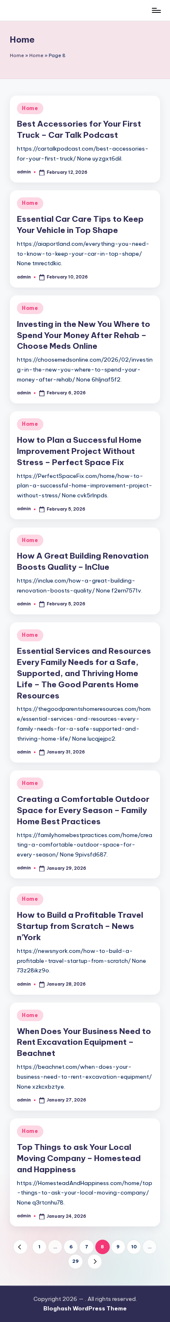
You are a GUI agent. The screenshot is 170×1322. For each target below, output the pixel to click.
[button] (20, 1247)
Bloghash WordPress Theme (85, 1308)
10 (134, 1247)
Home (17, 55)
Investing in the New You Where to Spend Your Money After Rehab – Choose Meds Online (83, 335)
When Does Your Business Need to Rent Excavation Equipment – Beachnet (84, 1042)
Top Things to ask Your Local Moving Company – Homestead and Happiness (79, 1158)
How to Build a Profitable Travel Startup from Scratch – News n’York (80, 926)
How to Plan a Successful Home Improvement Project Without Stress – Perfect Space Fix (79, 451)
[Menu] (156, 10)
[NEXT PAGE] (94, 1261)
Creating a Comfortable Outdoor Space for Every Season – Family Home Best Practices (83, 810)
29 (75, 1261)
